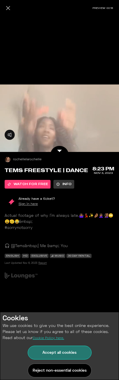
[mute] (10, 135)
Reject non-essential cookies (60, 371)
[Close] (8, 8)
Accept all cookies (59, 353)
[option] (28, 184)
